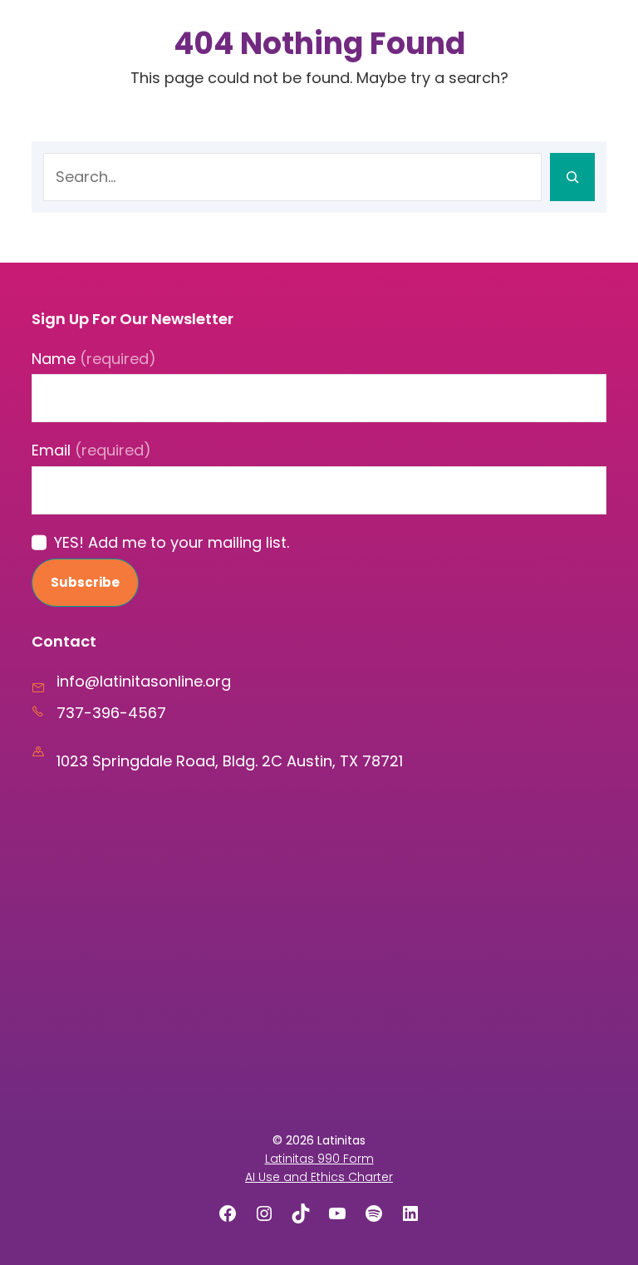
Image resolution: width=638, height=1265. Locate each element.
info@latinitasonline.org (143, 681)
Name (94, 358)
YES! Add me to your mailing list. (171, 542)
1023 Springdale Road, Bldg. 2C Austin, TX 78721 (229, 761)
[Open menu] (595, 23)
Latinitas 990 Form (319, 1158)
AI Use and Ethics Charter (319, 1177)
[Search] (572, 177)
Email (91, 450)
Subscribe (85, 582)
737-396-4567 (111, 712)
